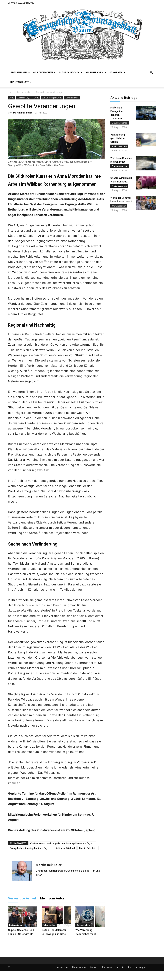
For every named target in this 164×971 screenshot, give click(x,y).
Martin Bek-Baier (22, 112)
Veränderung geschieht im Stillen (117, 138)
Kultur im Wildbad (65, 847)
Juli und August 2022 (52, 97)
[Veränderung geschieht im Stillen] (146, 140)
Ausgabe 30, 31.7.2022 (28, 97)
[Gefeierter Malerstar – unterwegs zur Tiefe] (56, 916)
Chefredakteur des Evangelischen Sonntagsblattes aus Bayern (62, 843)
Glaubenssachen (69, 72)
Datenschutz (79, 967)
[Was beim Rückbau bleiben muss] (146, 163)
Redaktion (107, 967)
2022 (11, 97)
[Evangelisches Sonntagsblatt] (82, 37)
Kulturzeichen (94, 72)
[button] (151, 72)
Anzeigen (141, 967)
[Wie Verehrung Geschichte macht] (90, 916)
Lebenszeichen (18, 72)
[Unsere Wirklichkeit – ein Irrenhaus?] (146, 183)
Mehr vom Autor (52, 898)
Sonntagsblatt (19, 81)
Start (10, 92)
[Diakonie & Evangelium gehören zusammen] (146, 113)
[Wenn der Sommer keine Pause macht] (146, 203)
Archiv (120, 967)
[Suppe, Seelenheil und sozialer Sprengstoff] (22, 916)
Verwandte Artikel (22, 898)
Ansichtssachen (43, 72)
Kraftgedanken (119, 205)
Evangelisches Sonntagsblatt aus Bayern (30, 847)
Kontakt (94, 967)
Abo (130, 967)
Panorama (116, 72)
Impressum (62, 967)
